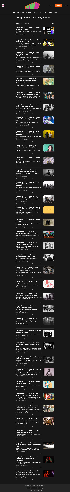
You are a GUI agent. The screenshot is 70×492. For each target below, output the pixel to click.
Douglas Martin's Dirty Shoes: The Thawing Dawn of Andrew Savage (26, 170)
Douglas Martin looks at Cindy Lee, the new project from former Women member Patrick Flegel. (28, 373)
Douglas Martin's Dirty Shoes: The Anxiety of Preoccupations (26, 306)
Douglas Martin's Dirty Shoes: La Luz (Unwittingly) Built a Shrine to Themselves (27, 458)
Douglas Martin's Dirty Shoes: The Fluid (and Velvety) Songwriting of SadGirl (28, 93)
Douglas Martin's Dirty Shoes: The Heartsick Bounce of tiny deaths (26, 319)
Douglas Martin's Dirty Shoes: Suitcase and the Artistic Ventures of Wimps (28, 394)
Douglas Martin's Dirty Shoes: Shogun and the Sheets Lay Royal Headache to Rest (28, 118)
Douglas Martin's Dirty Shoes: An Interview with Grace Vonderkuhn (26, 146)
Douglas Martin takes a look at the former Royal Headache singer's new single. (27, 123)
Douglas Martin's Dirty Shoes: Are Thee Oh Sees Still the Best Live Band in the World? (28, 344)
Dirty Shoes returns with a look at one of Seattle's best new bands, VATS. (28, 273)
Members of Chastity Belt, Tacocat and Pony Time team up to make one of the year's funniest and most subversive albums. (28, 410)
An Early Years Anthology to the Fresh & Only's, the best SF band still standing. (28, 422)
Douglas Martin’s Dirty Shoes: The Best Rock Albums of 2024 (28, 40)
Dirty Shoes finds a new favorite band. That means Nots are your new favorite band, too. (29, 298)
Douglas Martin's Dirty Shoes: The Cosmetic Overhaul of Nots (26, 243)
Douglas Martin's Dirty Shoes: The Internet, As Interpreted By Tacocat (27, 232)
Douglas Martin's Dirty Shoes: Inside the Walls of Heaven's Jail (28, 331)
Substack (29, 490)
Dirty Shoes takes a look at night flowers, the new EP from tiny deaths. (28, 322)
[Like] (16, 48)
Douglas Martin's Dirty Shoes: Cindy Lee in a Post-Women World (28, 370)
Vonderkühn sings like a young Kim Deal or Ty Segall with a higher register (28, 475)
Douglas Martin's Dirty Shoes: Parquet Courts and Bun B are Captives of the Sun (28, 208)
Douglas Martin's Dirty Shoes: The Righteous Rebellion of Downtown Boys (28, 197)
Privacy (33, 485)
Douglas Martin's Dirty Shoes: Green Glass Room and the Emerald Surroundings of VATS (27, 269)
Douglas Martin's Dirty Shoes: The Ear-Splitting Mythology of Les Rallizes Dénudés (28, 53)
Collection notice (42, 485)
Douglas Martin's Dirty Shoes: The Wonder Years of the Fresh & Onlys (26, 419)
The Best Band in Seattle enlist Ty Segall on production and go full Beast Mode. (28, 463)
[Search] (50, 5)
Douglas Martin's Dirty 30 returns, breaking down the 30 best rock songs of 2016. (28, 223)
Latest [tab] (17, 23)
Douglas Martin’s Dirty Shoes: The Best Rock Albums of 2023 (28, 67)
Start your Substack (32, 488)
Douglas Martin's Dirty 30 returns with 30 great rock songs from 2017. (28, 161)
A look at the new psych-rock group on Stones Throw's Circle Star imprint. (28, 435)
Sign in (66, 5)
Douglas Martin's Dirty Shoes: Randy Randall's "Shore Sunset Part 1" (27, 105)
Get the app (40, 488)
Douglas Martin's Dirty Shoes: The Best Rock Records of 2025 (28, 28)
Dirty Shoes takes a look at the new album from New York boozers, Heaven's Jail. (28, 334)
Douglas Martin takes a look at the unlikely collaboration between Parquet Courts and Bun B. (27, 211)
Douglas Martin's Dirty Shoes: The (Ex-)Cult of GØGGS (26, 282)
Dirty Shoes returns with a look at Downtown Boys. (28, 199)
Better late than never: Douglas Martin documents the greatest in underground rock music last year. (28, 44)
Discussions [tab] (26, 23)
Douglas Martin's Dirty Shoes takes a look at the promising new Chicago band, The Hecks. (27, 259)
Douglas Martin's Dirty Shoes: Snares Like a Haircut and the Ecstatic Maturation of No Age (29, 132)
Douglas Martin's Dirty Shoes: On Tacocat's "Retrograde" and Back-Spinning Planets (26, 80)
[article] (35, 31)
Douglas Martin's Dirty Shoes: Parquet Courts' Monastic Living (28, 382)
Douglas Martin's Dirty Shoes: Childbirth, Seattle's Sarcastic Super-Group (28, 407)
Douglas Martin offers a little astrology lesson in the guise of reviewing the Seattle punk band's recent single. (28, 84)
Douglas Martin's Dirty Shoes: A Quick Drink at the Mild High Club (28, 431)
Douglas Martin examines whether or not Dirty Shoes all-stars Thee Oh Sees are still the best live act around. (28, 348)
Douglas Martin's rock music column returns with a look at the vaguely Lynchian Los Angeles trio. (28, 96)
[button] (14, 12)
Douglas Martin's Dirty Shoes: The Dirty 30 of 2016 (28, 220)
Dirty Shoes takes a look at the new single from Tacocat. (29, 235)
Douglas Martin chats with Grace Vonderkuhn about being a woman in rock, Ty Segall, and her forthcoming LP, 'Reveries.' (28, 149)
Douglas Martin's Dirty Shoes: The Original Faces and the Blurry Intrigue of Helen (28, 444)
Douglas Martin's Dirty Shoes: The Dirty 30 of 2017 (28, 158)
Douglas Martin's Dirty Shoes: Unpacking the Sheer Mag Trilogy (28, 357)
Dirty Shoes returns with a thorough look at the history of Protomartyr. (28, 188)
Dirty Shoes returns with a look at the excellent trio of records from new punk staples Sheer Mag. (28, 361)
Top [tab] (21, 23)
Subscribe (58, 5)
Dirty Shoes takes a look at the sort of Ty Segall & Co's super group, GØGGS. (28, 285)
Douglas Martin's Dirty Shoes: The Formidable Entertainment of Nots (26, 294)
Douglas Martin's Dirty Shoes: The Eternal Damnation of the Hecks (26, 255)
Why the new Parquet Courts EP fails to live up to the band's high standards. (28, 385)
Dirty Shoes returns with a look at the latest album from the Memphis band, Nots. (29, 247)
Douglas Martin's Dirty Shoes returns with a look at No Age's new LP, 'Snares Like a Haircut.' (28, 137)
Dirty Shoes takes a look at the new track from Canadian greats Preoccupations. (26, 310)
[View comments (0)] (25, 36)
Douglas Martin (22, 34)
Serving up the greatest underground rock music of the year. (28, 31)
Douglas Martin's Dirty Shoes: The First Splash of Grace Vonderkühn (28, 472)
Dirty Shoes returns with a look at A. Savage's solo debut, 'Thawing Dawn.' (27, 174)
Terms (37, 485)
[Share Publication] (53, 5)
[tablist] (22, 23)
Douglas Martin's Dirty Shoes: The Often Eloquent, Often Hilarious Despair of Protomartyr (28, 183)
